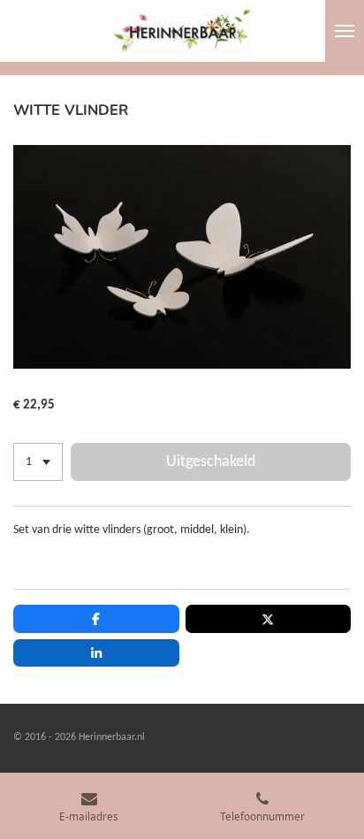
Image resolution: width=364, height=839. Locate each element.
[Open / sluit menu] (344, 31)
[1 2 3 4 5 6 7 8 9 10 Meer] (38, 462)
